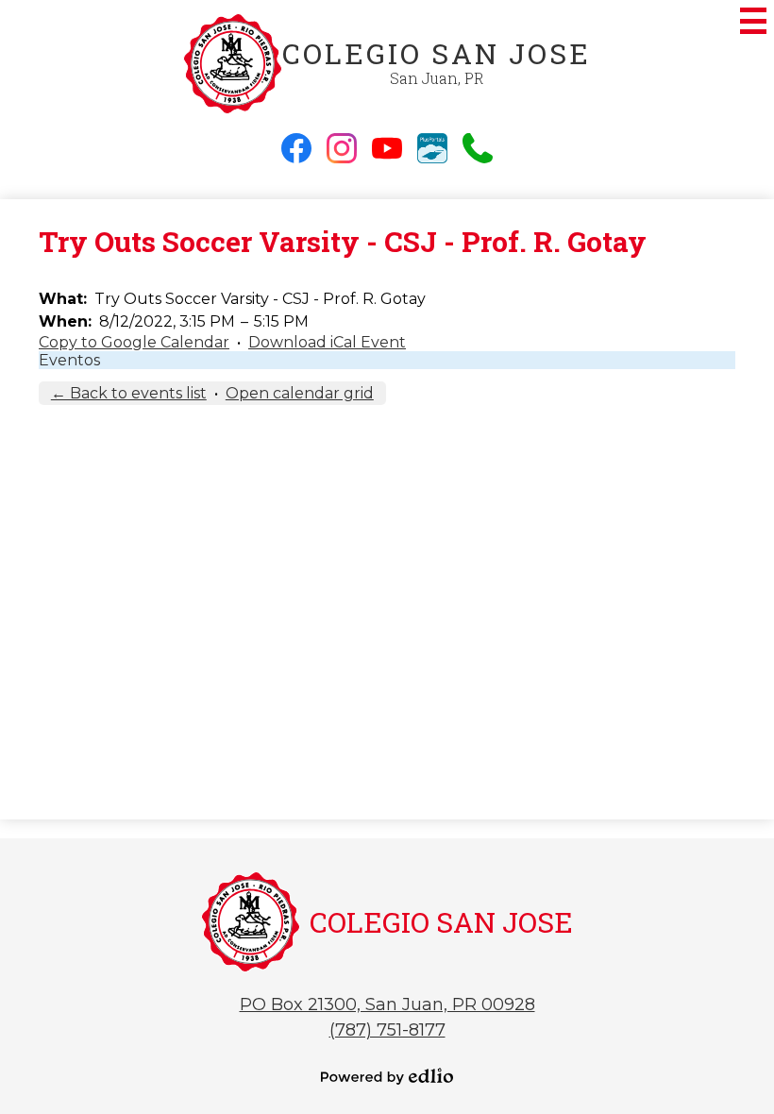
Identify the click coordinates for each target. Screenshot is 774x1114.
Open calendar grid (300, 393)
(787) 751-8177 (387, 1030)
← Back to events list (129, 393)
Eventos (69, 360)
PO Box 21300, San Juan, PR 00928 (387, 1004)
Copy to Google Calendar (134, 342)
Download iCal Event (327, 342)
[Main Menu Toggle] (753, 21)
